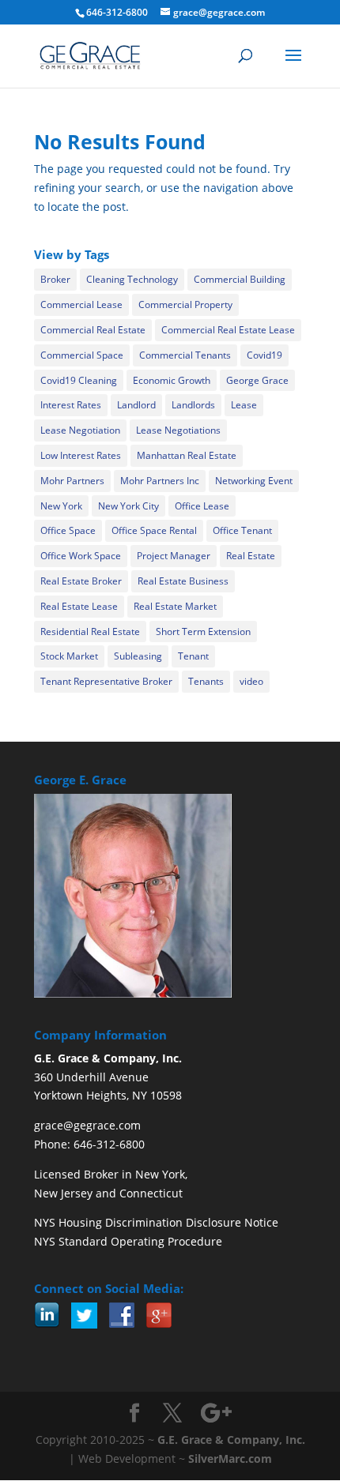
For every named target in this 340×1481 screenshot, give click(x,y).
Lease (244, 405)
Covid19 (264, 355)
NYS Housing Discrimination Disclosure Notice (156, 1222)
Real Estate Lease (79, 606)
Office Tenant (242, 530)
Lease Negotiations (178, 430)
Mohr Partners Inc (159, 480)
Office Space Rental (154, 530)
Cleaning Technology (132, 279)
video (251, 681)
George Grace (257, 380)
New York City (128, 506)
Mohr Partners (72, 480)
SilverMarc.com (230, 1458)
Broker (55, 279)
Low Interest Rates (80, 455)
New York (61, 506)
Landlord (136, 405)
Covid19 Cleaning (78, 380)
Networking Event (254, 480)
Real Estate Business (183, 581)
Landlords (193, 405)
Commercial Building (239, 279)
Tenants (206, 681)
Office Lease (202, 506)
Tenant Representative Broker (106, 681)
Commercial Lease (81, 304)
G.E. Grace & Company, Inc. (231, 1439)
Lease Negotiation (80, 430)
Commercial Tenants (185, 355)
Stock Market (69, 656)
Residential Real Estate (90, 631)
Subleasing (138, 656)
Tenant (193, 656)
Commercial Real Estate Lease (228, 329)
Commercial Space (81, 355)
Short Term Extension (203, 631)
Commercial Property (185, 304)
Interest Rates (70, 405)
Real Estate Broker (81, 581)
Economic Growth (171, 380)
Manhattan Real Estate (186, 455)
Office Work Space (80, 555)
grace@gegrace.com (87, 1125)
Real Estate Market (175, 606)
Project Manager (173, 555)
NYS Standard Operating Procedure (128, 1241)
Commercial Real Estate (92, 329)
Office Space (68, 530)
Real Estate (250, 555)
